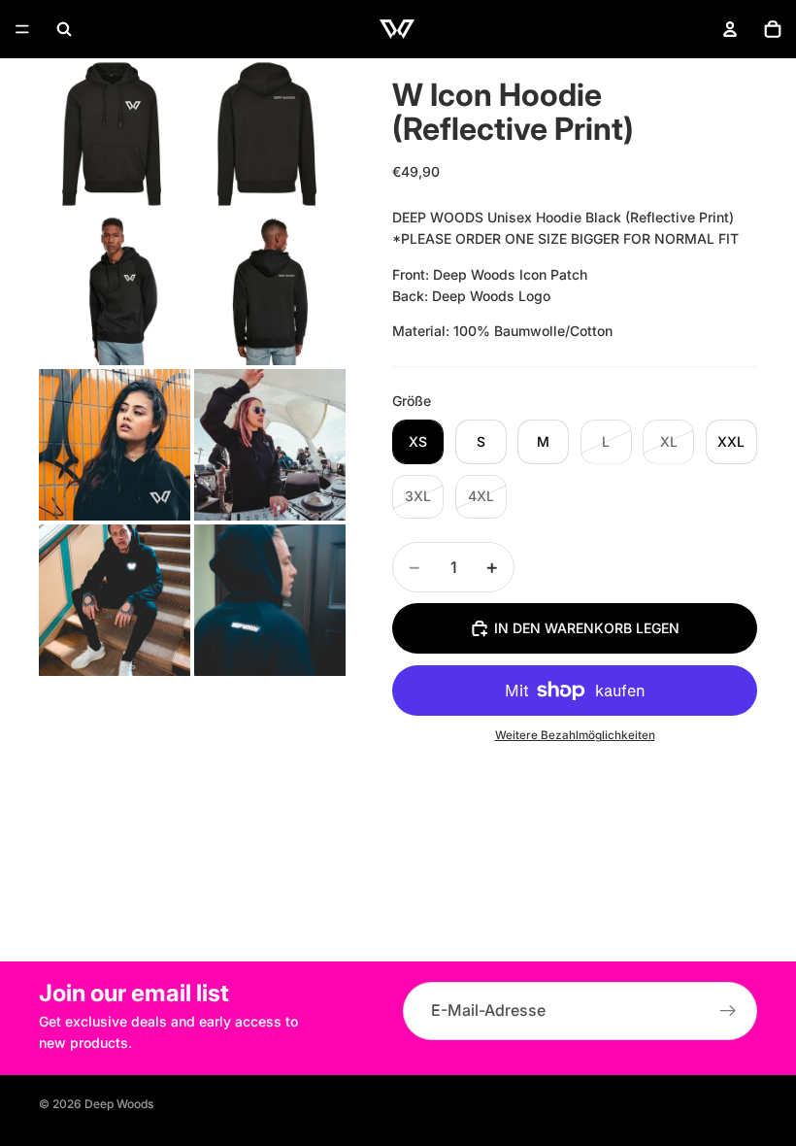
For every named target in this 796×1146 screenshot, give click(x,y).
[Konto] (730, 29)
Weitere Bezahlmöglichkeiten (575, 735)
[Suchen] (64, 29)
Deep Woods (118, 1103)
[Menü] (22, 29)
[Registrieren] (728, 1011)
